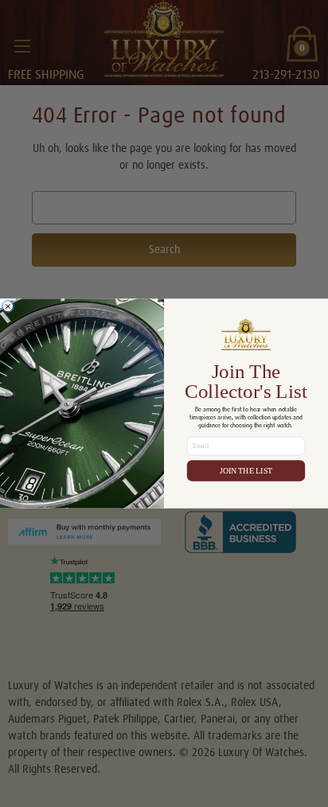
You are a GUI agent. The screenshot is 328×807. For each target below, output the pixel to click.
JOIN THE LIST (246, 470)
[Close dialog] (7, 306)
